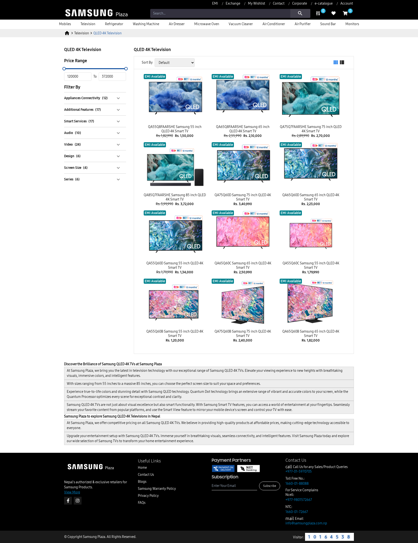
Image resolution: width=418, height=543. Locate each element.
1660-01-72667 (296, 511)
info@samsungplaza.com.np (306, 523)
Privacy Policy (148, 495)
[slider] (64, 68)
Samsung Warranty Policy (157, 488)
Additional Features (82, 109)
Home (142, 467)
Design (72, 156)
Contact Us (146, 474)
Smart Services (79, 121)
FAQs (141, 502)
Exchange (233, 3)
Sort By (147, 62)
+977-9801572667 (298, 499)
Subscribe (269, 486)
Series (72, 179)
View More (72, 492)
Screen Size (76, 167)
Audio (72, 132)
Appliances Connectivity (86, 98)
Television (81, 33)
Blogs (142, 481)
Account (346, 3)
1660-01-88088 (297, 483)
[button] (95, 98)
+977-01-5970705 (298, 471)
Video (72, 144)
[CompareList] (318, 13)
